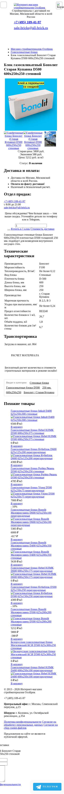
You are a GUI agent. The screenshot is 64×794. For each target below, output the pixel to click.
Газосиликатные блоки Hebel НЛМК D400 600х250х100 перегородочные (32, 669)
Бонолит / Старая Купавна (39, 392)
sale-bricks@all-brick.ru (31, 28)
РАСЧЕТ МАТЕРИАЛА (25, 355)
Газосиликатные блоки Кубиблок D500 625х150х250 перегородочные (33, 589)
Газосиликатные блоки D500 (23, 387)
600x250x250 (13, 392)
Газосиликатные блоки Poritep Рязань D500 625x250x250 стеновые (32, 470)
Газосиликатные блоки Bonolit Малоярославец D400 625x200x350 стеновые (31, 545)
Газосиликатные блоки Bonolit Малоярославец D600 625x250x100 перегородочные (31, 512)
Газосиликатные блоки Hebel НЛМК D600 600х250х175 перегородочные (32, 569)
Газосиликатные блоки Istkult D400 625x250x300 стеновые (31, 412)
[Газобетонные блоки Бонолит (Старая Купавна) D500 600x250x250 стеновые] (13, 140)
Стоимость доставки (42, 228)
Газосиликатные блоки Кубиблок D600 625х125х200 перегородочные (33, 451)
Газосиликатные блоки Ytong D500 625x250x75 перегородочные (31, 489)
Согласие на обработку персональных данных (30, 723)
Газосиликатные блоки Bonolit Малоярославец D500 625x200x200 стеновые (31, 612)
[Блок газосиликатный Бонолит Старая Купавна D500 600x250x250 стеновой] (31, 104)
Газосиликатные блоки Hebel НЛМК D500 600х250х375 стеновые (32, 432)
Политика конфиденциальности (22, 721)
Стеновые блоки (39, 382)
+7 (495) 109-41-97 (27, 22)
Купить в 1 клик (20, 228)
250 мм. (46, 387)
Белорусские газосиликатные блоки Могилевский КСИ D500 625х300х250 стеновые (33, 645)
